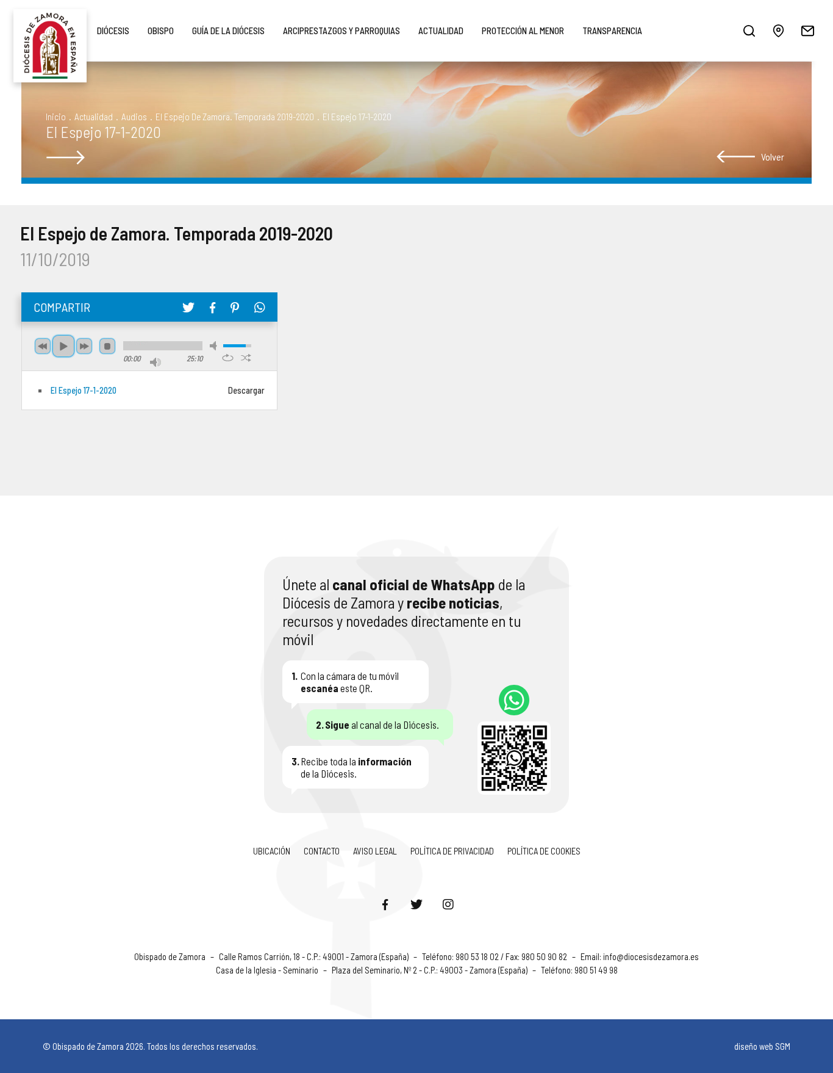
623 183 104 (514, 700)
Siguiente (84, 346)
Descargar (246, 390)
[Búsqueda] (749, 30)
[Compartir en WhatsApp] (259, 307)
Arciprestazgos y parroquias (341, 30)
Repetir (227, 357)
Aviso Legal (375, 850)
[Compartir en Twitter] (188, 307)
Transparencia (612, 30)
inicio (56, 116)
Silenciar (215, 345)
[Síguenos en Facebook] (385, 904)
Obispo (161, 30)
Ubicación (271, 850)
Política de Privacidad (452, 850)
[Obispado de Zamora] (50, 30)
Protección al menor (523, 30)
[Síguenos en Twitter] (416, 904)
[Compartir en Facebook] (212, 307)
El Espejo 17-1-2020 (83, 390)
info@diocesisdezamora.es (651, 956)
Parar (107, 346)
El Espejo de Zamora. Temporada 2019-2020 (235, 116)
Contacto (322, 850)
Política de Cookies (544, 850)
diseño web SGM (762, 1046)
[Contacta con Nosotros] (807, 30)
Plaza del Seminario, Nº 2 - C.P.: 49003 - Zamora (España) (430, 969)
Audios (134, 116)
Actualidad (440, 30)
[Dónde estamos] (778, 30)
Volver (772, 156)
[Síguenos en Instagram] (448, 904)
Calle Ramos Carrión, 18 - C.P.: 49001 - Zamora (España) (314, 956)
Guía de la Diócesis (228, 30)
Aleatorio (246, 357)
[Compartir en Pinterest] (235, 307)
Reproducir (63, 346)
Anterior (42, 346)
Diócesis (113, 30)
